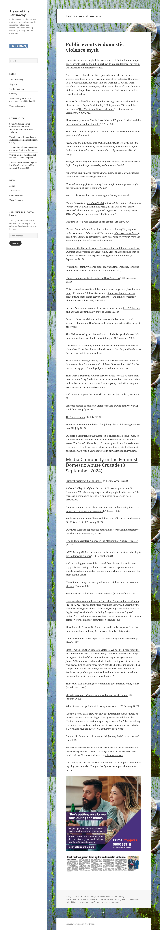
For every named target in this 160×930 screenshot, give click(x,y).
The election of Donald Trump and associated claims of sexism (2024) (23, 140)
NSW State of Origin (100, 311)
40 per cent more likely (126, 232)
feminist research (85, 676)
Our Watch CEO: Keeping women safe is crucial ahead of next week (101, 345)
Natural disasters (91, 899)
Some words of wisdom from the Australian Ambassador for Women (102, 601)
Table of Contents (17, 106)
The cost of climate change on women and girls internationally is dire (102, 683)
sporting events (121, 899)
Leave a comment (111, 902)
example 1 (122, 394)
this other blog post (114, 755)
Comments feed (16, 195)
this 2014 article (131, 308)
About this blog (16, 79)
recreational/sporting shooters (102, 721)
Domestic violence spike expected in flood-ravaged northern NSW (101, 638)
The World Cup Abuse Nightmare (96, 108)
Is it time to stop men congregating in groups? (90, 221)
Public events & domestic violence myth (95, 47)
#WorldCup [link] (72, 214)
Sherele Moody (106, 899)
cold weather (97, 736)
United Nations (72, 902)
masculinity (119, 896)
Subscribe (15, 243)
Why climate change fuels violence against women (92, 706)
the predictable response (115, 627)
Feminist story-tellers (77, 672)
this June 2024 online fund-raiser (104, 131)
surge (135, 653)
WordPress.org (16, 200)
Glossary (13, 93)
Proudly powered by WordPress (80, 924)
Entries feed (14, 190)
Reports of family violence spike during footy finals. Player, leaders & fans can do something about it (101, 296)
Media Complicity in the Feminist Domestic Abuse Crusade (102, 462)
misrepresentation (74, 899)
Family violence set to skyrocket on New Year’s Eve (93, 277)
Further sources (16, 89)
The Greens (133, 899)
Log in (12, 186)
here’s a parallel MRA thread (100, 214)
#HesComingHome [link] (127, 210)
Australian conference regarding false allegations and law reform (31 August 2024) (23, 165)
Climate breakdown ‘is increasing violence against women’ (97, 694)
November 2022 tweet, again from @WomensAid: (104, 195)
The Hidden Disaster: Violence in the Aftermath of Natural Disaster (102, 540)
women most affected (90, 902)
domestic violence (105, 896)
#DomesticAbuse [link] (74, 210)
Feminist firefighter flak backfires (84, 480)
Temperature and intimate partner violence (89, 593)
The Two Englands (75, 416)
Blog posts (13, 84)
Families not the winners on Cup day (104, 349)
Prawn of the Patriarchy (19, 13)
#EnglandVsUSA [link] (95, 202)
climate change (89, 896)
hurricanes (132, 736)
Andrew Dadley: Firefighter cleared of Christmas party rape (97, 488)
